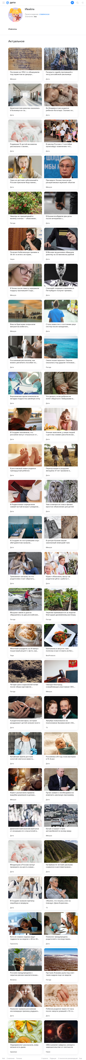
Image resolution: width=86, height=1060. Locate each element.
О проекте (44, 1058)
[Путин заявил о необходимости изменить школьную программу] (61, 785)
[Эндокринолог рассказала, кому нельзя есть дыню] (25, 1037)
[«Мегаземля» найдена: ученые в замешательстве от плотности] (61, 1037)
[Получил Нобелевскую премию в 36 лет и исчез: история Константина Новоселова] (25, 245)
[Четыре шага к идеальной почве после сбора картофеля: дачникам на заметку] (25, 677)
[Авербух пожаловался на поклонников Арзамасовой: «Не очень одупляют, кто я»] (61, 713)
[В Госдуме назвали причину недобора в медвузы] (25, 893)
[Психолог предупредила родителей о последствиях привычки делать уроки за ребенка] (61, 929)
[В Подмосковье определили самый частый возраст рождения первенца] (25, 497)
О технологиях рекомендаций (67, 1058)
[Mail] (7, 2)
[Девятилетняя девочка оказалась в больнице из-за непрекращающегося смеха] (25, 100)
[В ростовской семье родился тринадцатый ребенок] (25, 461)
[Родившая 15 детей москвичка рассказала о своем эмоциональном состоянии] (25, 136)
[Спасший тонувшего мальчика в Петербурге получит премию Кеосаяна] (61, 281)
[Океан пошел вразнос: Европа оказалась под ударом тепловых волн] (61, 353)
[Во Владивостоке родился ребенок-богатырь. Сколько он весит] (61, 100)
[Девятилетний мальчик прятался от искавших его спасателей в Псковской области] (25, 821)
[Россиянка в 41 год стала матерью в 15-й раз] (61, 749)
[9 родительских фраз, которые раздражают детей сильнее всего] (25, 713)
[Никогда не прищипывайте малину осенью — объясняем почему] (25, 209)
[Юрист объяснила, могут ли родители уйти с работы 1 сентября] (61, 569)
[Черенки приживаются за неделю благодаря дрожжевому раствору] (61, 605)
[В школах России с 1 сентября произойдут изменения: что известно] (61, 136)
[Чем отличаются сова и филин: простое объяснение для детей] (61, 497)
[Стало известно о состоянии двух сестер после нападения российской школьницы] (61, 317)
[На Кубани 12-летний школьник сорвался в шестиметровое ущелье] (61, 857)
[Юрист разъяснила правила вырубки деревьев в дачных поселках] (25, 785)
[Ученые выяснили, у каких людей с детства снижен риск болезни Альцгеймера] (61, 425)
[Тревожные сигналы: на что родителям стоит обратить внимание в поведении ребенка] (25, 569)
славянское (44, 14)
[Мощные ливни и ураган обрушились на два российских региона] (25, 605)
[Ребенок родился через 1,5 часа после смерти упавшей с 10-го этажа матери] (61, 1001)
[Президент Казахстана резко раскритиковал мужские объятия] (61, 172)
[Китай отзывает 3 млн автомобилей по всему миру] (61, 821)
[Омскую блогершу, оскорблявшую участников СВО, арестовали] (61, 677)
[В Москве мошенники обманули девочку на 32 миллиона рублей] (61, 245)
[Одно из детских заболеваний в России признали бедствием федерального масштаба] (25, 172)
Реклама (19, 1058)
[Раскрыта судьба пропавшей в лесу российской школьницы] (61, 64)
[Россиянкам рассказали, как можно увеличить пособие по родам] (25, 353)
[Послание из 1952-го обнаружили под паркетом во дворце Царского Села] (25, 64)
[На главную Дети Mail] (12, 2)
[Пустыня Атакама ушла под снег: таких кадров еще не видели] (61, 965)
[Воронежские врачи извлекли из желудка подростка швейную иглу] (25, 389)
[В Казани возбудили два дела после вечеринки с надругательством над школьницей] (61, 209)
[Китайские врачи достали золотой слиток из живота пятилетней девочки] (25, 749)
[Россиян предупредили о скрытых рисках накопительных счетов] (25, 965)
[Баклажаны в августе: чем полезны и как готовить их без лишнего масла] (61, 641)
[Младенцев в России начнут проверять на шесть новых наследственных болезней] (25, 857)
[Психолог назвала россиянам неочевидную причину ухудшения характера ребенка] (25, 1001)
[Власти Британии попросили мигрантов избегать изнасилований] (25, 317)
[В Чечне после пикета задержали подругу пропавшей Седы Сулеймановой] (25, 281)
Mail (3, 1058)
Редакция (53, 1058)
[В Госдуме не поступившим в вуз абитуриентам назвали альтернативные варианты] (25, 533)
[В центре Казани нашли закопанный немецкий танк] (61, 533)
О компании (10, 1058)
